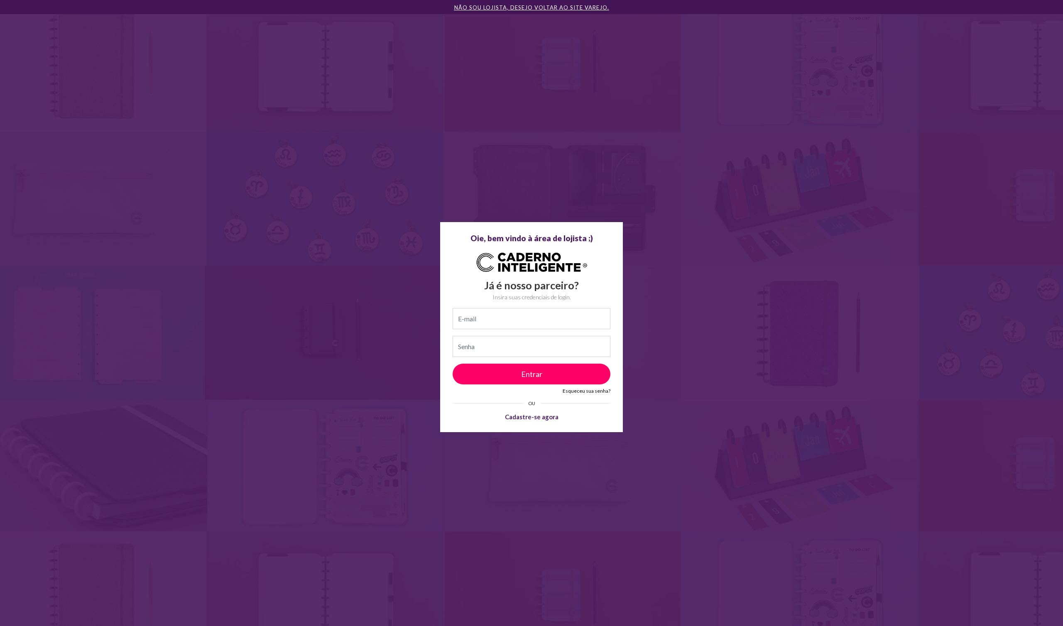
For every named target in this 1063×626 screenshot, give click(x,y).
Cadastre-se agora (531, 417)
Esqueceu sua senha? (586, 391)
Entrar (531, 374)
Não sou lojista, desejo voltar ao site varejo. (531, 7)
